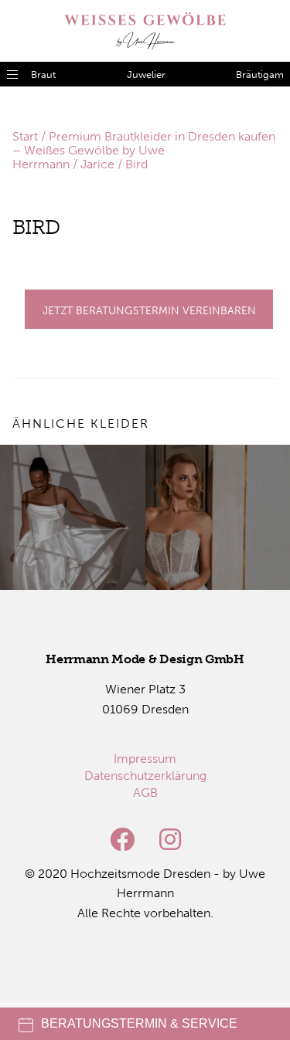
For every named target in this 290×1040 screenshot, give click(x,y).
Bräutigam (260, 74)
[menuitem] (145, 758)
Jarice (97, 164)
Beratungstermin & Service (139, 1023)
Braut (43, 74)
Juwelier (146, 74)
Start (25, 136)
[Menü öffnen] (12, 74)
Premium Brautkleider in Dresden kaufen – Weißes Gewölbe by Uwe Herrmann (143, 150)
